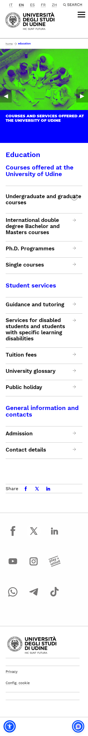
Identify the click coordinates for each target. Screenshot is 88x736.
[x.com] (34, 535)
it (11, 5)
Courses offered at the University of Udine (39, 170)
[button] (10, 726)
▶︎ (82, 96)
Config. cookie (18, 683)
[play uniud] (54, 565)
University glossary (31, 371)
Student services (31, 285)
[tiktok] (54, 596)
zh (54, 5)
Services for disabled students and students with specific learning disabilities (35, 329)
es (32, 5)
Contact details (26, 450)
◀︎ (6, 96)
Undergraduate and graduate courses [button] (43, 199)
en (21, 5)
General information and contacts (42, 411)
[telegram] (34, 596)
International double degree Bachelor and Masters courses (33, 226)
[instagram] (34, 565)
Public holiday (24, 387)
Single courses (25, 265)
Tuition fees (21, 355)
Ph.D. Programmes (30, 249)
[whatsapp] (13, 596)
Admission (19, 434)
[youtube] (13, 565)
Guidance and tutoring (35, 305)
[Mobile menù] (81, 15)
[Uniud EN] (30, 20)
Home (9, 43)
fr (43, 5)
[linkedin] (54, 535)
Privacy (12, 671)
